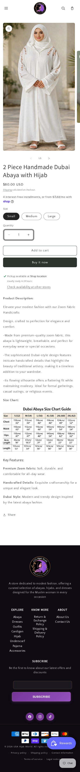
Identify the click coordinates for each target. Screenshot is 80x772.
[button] (6, 8)
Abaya (17, 617)
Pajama (17, 646)
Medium (31, 216)
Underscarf (17, 641)
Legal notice (53, 759)
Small (11, 216)
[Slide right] (49, 158)
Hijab (17, 636)
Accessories (17, 650)
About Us (62, 617)
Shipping (7, 190)
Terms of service (33, 759)
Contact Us (62, 621)
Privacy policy (19, 753)
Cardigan (17, 631)
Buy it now (40, 262)
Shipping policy (39, 753)
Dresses (17, 621)
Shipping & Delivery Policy (40, 632)
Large (52, 216)
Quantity (8, 225)
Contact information (62, 753)
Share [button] (12, 515)
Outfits (17, 626)
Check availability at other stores (28, 287)
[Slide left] (30, 158)
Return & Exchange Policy (40, 620)
